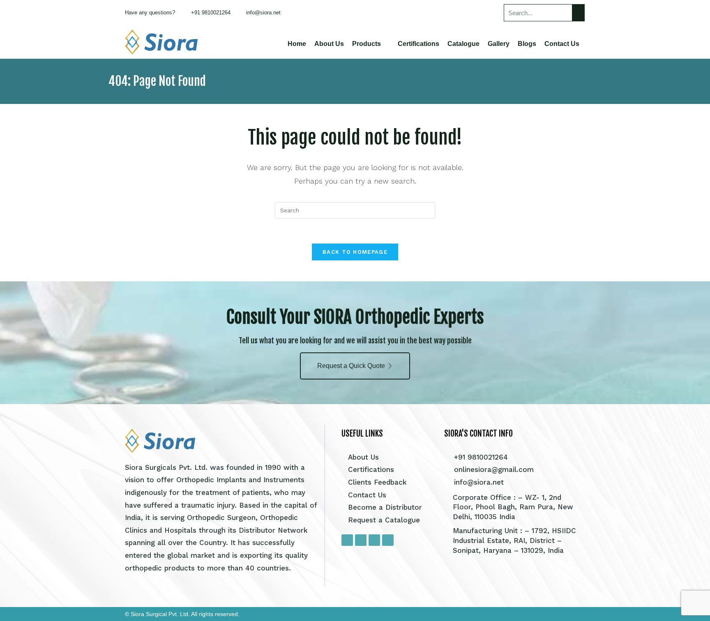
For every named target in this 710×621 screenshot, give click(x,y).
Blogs (527, 43)
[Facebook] (347, 540)
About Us (329, 43)
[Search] (578, 13)
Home (297, 43)
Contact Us (561, 43)
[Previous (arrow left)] (14, 310)
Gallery (498, 43)
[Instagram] (361, 540)
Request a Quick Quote (351, 365)
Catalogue (463, 43)
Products (366, 43)
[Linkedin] (388, 540)
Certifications (418, 43)
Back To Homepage (355, 252)
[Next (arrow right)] (695, 310)
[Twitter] (374, 540)
